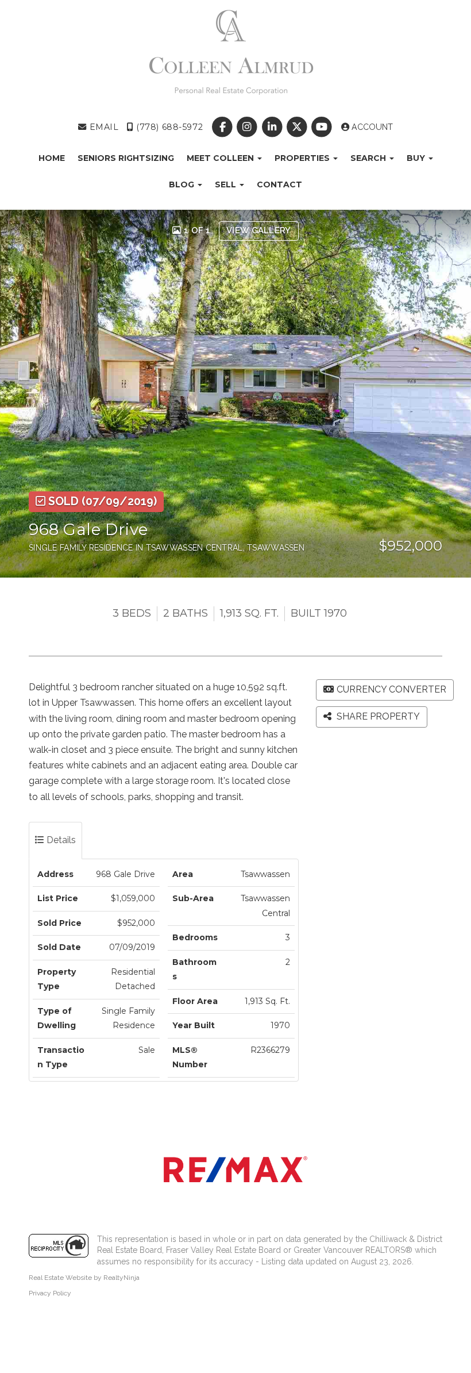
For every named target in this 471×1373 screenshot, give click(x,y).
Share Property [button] (377, 716)
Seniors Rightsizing (126, 158)
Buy (417, 158)
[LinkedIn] (273, 127)
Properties (303, 158)
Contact (279, 184)
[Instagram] (248, 127)
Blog (182, 184)
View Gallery (258, 230)
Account (371, 127)
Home (51, 158)
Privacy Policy (50, 1293)
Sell (226, 184)
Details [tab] (60, 839)
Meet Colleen (221, 158)
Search (369, 158)
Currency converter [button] (391, 689)
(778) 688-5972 (168, 127)
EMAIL (102, 127)
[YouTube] (322, 127)
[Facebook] (223, 127)
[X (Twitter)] (297, 127)
